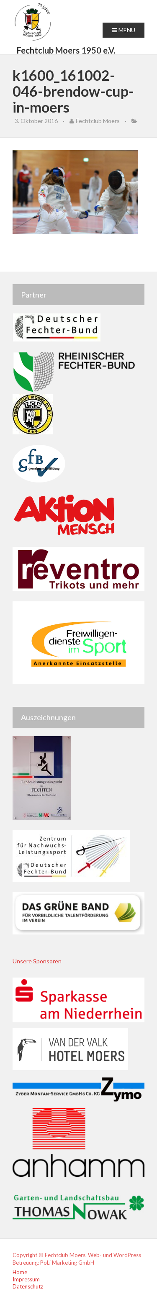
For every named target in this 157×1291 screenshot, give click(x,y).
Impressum (26, 1279)
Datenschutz (28, 1286)
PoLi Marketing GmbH (67, 1262)
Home (20, 1272)
